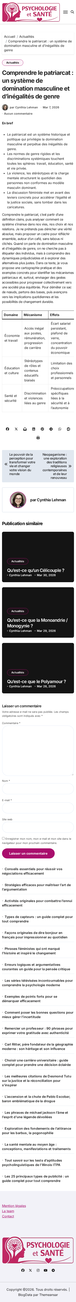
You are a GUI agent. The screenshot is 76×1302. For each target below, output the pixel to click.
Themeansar (48, 1295)
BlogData (25, 1295)
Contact (8, 1216)
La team (8, 1211)
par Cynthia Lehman (24, 107)
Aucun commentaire (18, 113)
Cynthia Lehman (51, 499)
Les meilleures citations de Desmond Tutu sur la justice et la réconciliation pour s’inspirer (36, 1080)
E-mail (7, 800)
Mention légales (14, 1206)
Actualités (12, 62)
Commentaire (11, 723)
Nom (6, 780)
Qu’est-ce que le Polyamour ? (36, 681)
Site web (7, 819)
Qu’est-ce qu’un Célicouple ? (35, 570)
